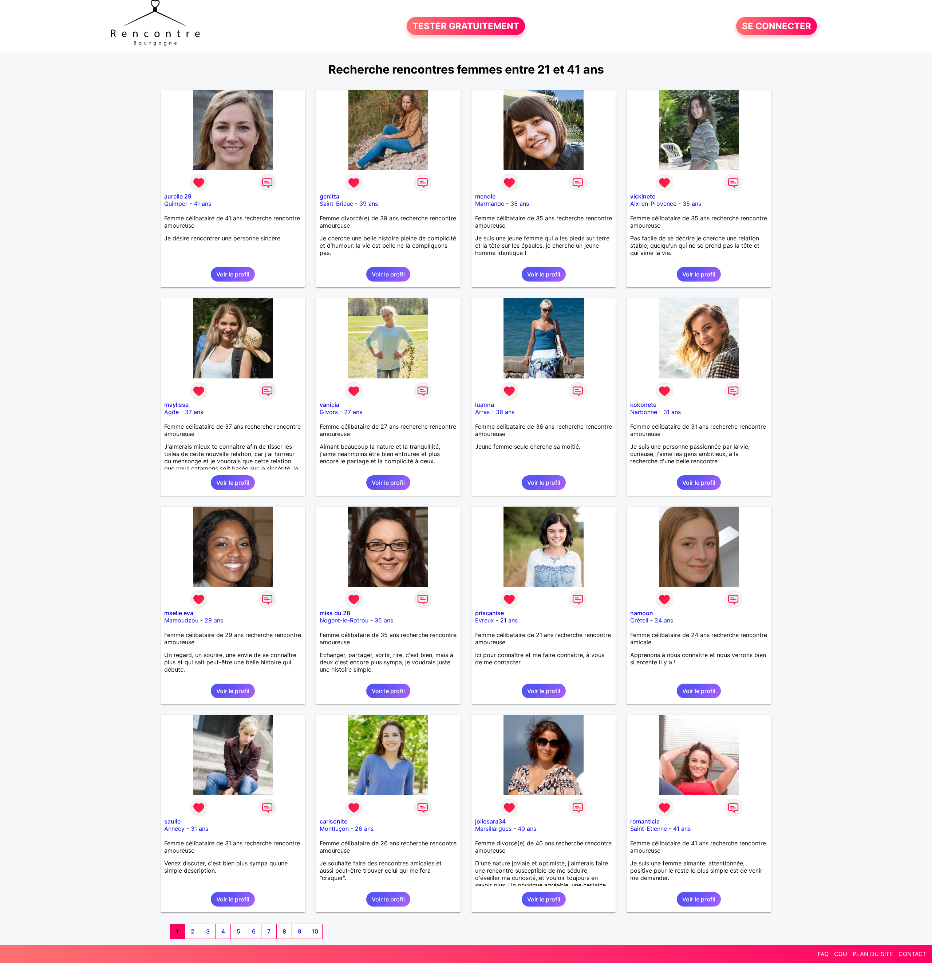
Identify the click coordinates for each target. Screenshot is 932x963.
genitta (329, 196)
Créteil (639, 620)
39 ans (368, 203)
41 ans (202, 203)
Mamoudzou (181, 620)
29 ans (214, 620)
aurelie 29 (177, 196)
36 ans (505, 412)
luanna (484, 404)
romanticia (645, 821)
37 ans (194, 412)
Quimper (175, 203)
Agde (171, 412)
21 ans (509, 620)
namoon (641, 613)
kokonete (643, 404)
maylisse (176, 404)
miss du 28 (335, 613)
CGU (840, 954)
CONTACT (913, 954)
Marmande (489, 203)
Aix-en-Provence (653, 203)
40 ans (527, 828)
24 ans (664, 620)
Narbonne (643, 412)
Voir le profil (232, 274)
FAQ (823, 954)
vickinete (642, 196)
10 (315, 931)
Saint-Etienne (648, 828)
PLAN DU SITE (873, 954)
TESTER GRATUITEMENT (465, 26)
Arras (482, 412)
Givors (329, 412)
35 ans (519, 203)
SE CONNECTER (776, 26)
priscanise (489, 613)
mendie (485, 196)
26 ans (364, 828)
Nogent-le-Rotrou (344, 620)
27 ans (353, 412)
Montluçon (334, 828)
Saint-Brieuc (336, 203)
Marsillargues (493, 828)
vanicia (329, 404)
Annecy (174, 828)
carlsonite (333, 821)
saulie (172, 821)
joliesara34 (490, 821)
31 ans (672, 412)
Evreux (484, 620)
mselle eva (178, 613)
